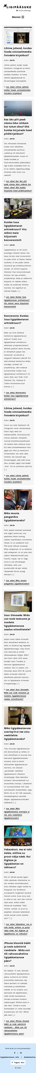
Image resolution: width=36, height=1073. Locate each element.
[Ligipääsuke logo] (17, 6)
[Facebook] (14, 1053)
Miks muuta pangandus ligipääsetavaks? (14, 517)
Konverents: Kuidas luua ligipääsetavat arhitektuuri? (16, 319)
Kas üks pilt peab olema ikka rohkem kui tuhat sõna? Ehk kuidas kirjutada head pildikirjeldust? (18, 126)
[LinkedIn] (21, 1053)
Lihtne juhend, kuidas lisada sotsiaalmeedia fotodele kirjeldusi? (18, 51)
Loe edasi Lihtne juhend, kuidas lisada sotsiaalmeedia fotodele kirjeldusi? (17, 90)
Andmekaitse (30, 1057)
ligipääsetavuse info (9, 1057)
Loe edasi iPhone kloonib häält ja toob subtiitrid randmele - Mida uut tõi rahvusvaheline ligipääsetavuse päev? (16, 1027)
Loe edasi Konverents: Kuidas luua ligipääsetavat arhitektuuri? (16, 395)
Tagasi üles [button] (18, 1062)
